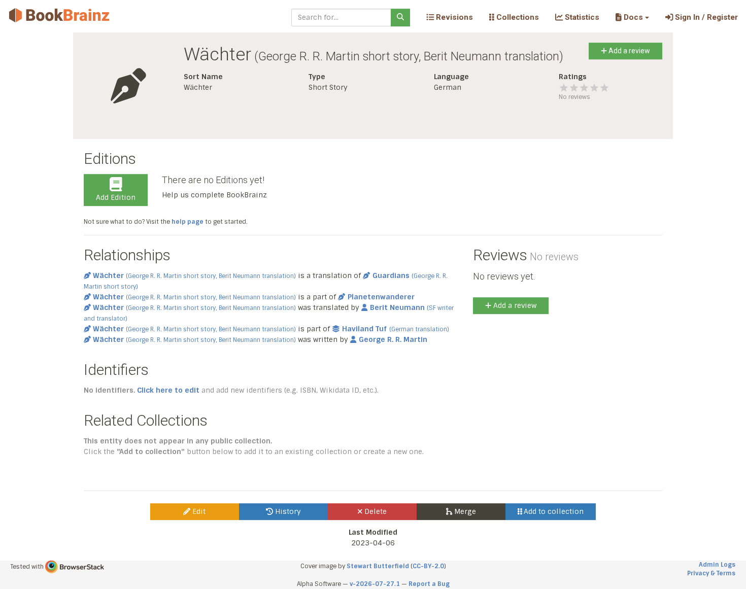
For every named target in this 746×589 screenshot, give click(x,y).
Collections (516, 17)
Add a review (628, 51)
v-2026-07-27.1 (375, 584)
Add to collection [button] (553, 511)
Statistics (581, 17)
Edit (198, 511)
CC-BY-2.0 (428, 566)
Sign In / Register (705, 17)
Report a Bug (429, 584)
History (287, 511)
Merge (464, 511)
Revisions (453, 17)
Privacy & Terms (711, 573)
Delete (374, 511)
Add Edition (115, 197)
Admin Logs (717, 565)
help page (188, 222)
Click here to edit (168, 390)
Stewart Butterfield (378, 566)
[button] (632, 17)
